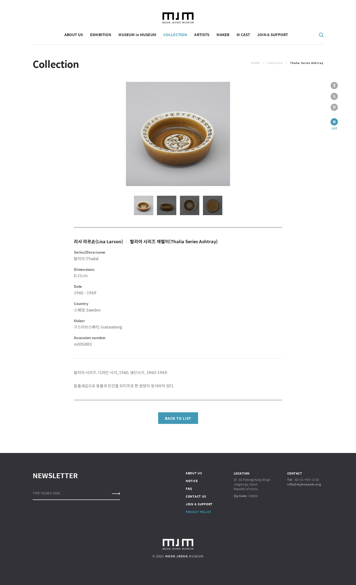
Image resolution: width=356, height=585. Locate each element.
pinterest (334, 107)
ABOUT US (194, 473)
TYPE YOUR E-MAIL (47, 493)
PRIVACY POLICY (198, 512)
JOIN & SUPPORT (199, 504)
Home (255, 63)
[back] (334, 121)
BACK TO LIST (178, 418)
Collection (275, 63)
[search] (321, 34)
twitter (334, 96)
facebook (334, 85)
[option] (178, 134)
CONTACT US (196, 496)
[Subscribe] (115, 494)
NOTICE (192, 481)
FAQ (189, 488)
